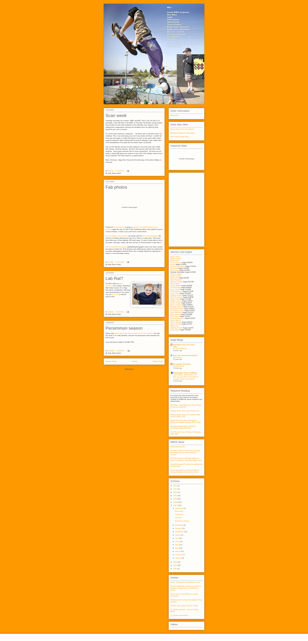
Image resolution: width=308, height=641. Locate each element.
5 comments (119, 262)
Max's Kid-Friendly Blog (179, 137)
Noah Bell (174, 268)
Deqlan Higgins (176, 274)
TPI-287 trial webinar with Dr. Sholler (184, 606)
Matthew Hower (176, 328)
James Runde (175, 324)
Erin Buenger (175, 287)
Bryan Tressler (176, 305)
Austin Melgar (175, 285)
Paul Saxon (174, 316)
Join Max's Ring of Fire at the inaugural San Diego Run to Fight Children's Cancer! (185, 452)
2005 (175, 565)
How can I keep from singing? (185, 355)
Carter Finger (175, 303)
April (177, 548)
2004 (175, 569)
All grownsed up (178, 366)
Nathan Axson (175, 259)
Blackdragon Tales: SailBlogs (185, 373)
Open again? (177, 357)
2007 (175, 505)
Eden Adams (175, 314)
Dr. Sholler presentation (179, 615)
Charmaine (174, 260)
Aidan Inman (175, 257)
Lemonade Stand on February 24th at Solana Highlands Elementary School (184, 471)
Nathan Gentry (176, 301)
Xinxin (172, 264)
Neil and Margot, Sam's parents (116, 236)
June (177, 541)
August (178, 535)
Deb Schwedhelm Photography (116, 247)
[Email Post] (127, 171)
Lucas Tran (174, 293)
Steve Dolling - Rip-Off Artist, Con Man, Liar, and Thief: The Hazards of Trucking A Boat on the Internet (186, 377)
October (178, 528)
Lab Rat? (114, 278)
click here (115, 294)
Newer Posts (111, 361)
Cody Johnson (175, 262)
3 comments (119, 171)
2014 (175, 486)
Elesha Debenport (177, 318)
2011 (175, 492)
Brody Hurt (174, 270)
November (179, 525)
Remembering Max (177, 447)
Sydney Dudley (176, 295)
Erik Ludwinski (175, 322)
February (179, 555)
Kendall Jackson (176, 307)
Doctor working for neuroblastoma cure (185, 582)
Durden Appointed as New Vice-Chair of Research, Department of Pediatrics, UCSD (185, 588)
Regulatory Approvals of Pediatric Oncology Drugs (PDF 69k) (183, 427)
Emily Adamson (176, 291)
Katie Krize (174, 278)
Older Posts (158, 361)
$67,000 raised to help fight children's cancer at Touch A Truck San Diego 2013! (186, 459)
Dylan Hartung (175, 276)
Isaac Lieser (175, 289)
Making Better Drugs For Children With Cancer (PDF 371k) (185, 416)
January (178, 558)
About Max (174, 115)
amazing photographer (150, 236)
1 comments (120, 351)
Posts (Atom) (139, 369)
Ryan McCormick (176, 309)
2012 (175, 489)
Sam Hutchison (176, 312)
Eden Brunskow (176, 297)
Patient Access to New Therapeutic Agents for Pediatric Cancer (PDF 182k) (185, 421)
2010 (175, 495)
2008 (175, 502)
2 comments (119, 312)
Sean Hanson (175, 320)
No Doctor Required (180, 348)
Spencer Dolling (176, 282)
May (177, 545)
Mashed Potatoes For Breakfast (182, 133)
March (177, 551)
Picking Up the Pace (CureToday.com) (184, 411)
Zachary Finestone (177, 266)
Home (134, 361)
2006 (175, 562)
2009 (175, 499)
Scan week (116, 115)
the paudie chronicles (182, 364)
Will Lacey (174, 326)
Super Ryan (175, 330)
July (177, 538)
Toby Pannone (175, 280)
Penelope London (177, 310)
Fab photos (116, 187)
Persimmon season (124, 328)
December (179, 508)
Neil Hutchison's (118, 227)
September (179, 532)
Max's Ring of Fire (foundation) (182, 129)
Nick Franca (175, 284)
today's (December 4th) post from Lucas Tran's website (133, 333)
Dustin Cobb (175, 299)
